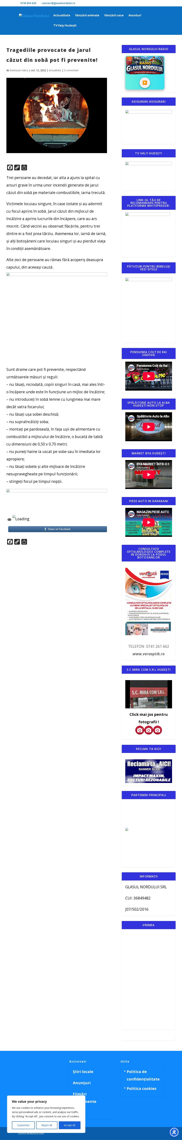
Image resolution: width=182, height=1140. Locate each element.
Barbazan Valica (19, 70)
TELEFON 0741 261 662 (148, 646)
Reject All (46, 1125)
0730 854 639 (28, 3)
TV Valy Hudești (64, 25)
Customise (23, 1125)
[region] (46, 1114)
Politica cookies (141, 1088)
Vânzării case (114, 15)
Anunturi (135, 15)
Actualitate (61, 15)
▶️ (144, 82)
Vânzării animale (87, 15)
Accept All (69, 1125)
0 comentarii (71, 70)
